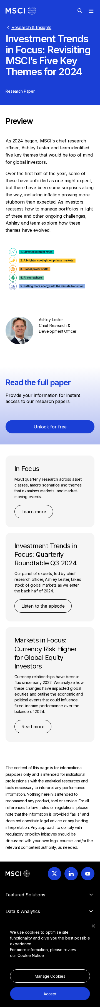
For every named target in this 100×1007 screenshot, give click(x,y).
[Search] (80, 10)
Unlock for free (50, 427)
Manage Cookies (50, 976)
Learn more (33, 511)
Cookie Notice (31, 955)
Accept (50, 994)
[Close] (93, 926)
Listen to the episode (43, 606)
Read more (32, 726)
